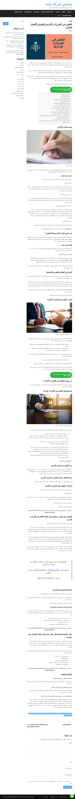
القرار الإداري (46, 713)
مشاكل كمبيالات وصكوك (47, 11)
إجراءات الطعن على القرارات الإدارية (61, 113)
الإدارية (63, 11)
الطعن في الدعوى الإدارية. (65, 692)
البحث (22, 21)
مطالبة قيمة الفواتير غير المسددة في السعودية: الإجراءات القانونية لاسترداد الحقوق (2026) (15, 52)
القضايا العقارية (27, 11)
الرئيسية (69, 11)
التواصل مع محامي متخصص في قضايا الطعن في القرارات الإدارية (54, 115)
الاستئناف (55, 713)
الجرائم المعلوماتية (66, 15)
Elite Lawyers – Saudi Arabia (47, 570)
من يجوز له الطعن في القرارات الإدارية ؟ (60, 106)
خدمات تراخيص (20, 74)
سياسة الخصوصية (54, 796)
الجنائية (22, 70)
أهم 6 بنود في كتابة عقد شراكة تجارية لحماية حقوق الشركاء (14, 33)
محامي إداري (66, 715)
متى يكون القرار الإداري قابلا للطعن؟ (61, 99)
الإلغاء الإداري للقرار (65, 101)
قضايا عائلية (21, 84)
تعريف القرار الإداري (64, 96)
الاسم (70, 762)
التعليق (70, 742)
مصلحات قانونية (18, 11)
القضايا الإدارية (62, 461)
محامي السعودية (20, 91)
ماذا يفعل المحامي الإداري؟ (63, 117)
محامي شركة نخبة (59, 4)
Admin (70, 30)
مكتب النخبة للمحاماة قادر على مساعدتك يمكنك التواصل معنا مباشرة (54, 120)
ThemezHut (31, 796)
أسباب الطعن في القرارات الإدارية (61, 104)
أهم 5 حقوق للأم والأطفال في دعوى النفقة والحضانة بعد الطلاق (15, 41)
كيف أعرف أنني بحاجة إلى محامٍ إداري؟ (60, 119)
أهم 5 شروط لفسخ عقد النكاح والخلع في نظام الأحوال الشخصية (13, 37)
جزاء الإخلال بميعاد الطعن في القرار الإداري (60, 112)
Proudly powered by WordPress (11, 796)
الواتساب (29, 510)
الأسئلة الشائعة (65, 122)
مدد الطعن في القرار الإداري (63, 110)
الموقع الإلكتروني (68, 774)
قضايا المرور (21, 79)
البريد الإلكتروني (68, 768)
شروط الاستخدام (63, 796)
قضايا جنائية (21, 81)
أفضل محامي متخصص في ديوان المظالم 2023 (54, 228)
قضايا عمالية (21, 86)
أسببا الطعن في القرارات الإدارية (63, 713)
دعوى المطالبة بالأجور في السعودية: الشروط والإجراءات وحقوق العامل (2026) (15, 46)
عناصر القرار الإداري (64, 98)
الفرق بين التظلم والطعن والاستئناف (61, 103)
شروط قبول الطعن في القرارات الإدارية (60, 108)
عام (59, 15)
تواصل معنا (46, 796)
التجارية (57, 11)
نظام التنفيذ (36, 11)
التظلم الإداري (51, 713)
